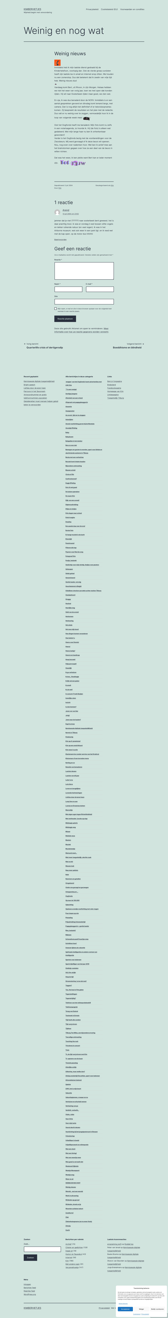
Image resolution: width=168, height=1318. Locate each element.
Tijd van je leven (71, 1024)
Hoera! (68, 646)
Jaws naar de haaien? (73, 720)
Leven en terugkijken (73, 788)
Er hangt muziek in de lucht (75, 535)
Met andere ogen (73, 1264)
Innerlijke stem (71, 698)
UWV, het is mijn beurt (73, 1089)
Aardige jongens (71, 394)
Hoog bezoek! (70, 659)
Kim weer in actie (72, 750)
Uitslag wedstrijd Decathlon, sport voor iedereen (83, 1076)
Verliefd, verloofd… (72, 1110)
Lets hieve (69, 784)
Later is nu (69, 780)
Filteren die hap (71, 548)
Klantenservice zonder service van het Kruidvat (82, 754)
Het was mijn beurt (72, 629)
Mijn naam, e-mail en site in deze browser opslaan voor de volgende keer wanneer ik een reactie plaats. (85, 310)
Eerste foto (69, 530)
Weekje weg (70, 1175)
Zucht (68, 1230)
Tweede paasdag (72, 1063)
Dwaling (68, 522)
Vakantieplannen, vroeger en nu (77, 1097)
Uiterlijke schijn (71, 1067)
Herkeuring (70, 621)
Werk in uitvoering (72, 1196)
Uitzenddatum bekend (74, 1080)
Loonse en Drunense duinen (75, 806)
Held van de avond (72, 612)
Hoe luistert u (70, 638)
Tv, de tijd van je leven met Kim (76, 1054)
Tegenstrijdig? (71, 998)
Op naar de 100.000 (72, 900)
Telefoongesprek (72, 1007)
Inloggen (27, 1284)
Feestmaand (70, 543)
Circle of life (70, 474)
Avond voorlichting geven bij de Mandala (80, 424)
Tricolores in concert (73, 1046)
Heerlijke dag (70, 608)
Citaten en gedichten (74, 1247)
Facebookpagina (114, 388)
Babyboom (69, 437)
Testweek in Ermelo (72, 1015)
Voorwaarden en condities (132, 9)
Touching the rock (72, 1041)
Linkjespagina (113, 395)
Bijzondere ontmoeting (74, 466)
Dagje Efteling (71, 483)
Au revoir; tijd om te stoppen (75, 415)
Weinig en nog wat (73, 1183)
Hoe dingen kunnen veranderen (77, 634)
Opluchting (69, 905)
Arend (66, 210)
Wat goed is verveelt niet (74, 1162)
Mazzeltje (69, 810)
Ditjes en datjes (71, 509)
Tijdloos (68, 1028)
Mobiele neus (70, 836)
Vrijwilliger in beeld (72, 1140)
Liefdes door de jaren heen (35, 388)
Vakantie (69, 1093)
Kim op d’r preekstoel (73, 741)
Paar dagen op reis (72, 913)
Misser (68, 831)
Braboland (111, 385)
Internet (69, 1257)
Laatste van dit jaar (72, 776)
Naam (57, 284)
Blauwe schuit (70, 470)
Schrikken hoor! (71, 943)
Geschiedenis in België (73, 586)
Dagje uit (69, 1251)
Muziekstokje (70, 849)
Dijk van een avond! (72, 500)
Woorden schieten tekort (74, 1209)
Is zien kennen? (71, 707)
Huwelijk (69, 668)
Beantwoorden (60, 240)
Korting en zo (70, 763)
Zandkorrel (69, 1213)
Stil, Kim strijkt (71, 972)
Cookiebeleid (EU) (109, 9)
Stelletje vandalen (72, 968)
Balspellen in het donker (74, 441)
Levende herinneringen (74, 793)
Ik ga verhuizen (71, 672)
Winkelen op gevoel (72, 1200)
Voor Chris (69, 1119)
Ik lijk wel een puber (72, 681)
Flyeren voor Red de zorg (74, 552)
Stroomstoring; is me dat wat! (76, 981)
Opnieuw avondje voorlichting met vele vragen (82, 909)
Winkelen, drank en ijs (73, 1204)
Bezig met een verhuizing (75, 457)
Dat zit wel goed (71, 487)
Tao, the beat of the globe (75, 990)
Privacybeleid (145, 1314)
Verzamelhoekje (72, 1267)
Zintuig (68, 1226)
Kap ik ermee (70, 724)
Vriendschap (70, 1136)
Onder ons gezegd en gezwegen (77, 887)
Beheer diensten (123, 1303)
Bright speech (29, 385)
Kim (60, 188)
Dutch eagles (70, 517)
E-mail (89, 284)
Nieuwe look (70, 866)
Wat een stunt (70, 1149)
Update (68, 1084)
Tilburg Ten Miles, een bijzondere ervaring (80, 1033)
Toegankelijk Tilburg (115, 398)
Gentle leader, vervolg (73, 582)
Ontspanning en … (72, 892)
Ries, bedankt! (71, 930)
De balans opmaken (72, 492)
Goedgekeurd (70, 595)
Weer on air (70, 1179)
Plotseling (69, 918)
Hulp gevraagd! (71, 664)
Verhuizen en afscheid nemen (76, 1102)
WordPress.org (30, 1294)
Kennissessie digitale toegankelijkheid (39, 381)
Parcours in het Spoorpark (34, 391)
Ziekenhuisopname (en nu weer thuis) (79, 1221)
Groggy (68, 599)
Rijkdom (68, 935)
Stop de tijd (70, 977)
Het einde (69, 625)
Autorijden (69, 419)
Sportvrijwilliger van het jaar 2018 (77, 964)
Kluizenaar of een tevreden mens (77, 758)
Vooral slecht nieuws (73, 1127)
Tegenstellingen (71, 994)
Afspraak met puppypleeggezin (77, 402)
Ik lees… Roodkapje (72, 677)
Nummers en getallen (73, 879)
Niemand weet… (71, 853)
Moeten (68, 840)
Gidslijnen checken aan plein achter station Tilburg (83, 591)
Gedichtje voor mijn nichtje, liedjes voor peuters (82, 565)
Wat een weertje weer (73, 1157)
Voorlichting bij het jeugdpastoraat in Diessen (82, 1132)
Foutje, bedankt (71, 560)
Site (56, 296)
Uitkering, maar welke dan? (75, 1071)
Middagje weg (71, 827)
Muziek (68, 844)
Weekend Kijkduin (72, 1166)
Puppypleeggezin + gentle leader (77, 926)
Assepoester (70, 411)
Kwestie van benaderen (74, 767)
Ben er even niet (71, 445)
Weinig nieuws (71, 1187)
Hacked (68, 603)
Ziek (67, 1217)
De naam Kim (70, 496)
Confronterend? (71, 479)
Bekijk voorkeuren (157, 1309)
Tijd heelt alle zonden (73, 1020)
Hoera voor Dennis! (72, 642)
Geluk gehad (70, 573)
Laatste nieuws (71, 771)
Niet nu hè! (69, 862)
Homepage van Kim (115, 391)
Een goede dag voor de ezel (75, 526)
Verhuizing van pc (72, 1106)
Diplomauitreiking (72, 505)
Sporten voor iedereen (73, 960)
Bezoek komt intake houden (75, 461)
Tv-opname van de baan (74, 1059)
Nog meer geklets (72, 870)
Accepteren (125, 1309)
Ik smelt (68, 685)
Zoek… (26, 1244)
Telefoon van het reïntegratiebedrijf (78, 1003)
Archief (68, 1244)
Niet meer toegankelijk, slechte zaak (78, 857)
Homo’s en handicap (73, 655)
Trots (67, 1050)
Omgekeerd (70, 883)
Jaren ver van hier (72, 711)
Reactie (58, 260)
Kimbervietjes (32, 9)
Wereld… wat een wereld (74, 1191)
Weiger (141, 1309)
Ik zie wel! (69, 689)
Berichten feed (30, 1288)
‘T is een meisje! (71, 389)
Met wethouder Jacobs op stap (76, 819)
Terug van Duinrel (72, 1011)
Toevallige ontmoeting (73, 1037)
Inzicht (68, 702)
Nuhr (67, 874)
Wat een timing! (71, 1153)
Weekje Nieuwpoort (72, 1170)
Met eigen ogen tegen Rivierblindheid (79, 814)
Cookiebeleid (136, 1314)
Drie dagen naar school (74, 513)
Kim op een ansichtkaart (74, 745)
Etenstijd (69, 539)
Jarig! (68, 715)
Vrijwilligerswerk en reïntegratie (77, 1145)
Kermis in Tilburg (71, 733)
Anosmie (69, 406)
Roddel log (129, 1244)
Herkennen (69, 616)
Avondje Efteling (71, 428)
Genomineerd (70, 578)
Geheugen (69, 569)
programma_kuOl (114, 1244)
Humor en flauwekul (74, 1254)
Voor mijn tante (71, 1123)
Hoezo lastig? (70, 651)
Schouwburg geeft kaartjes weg (77, 939)
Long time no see (71, 801)
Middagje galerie (72, 823)
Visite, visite (70, 1114)
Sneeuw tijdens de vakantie (75, 948)
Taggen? (69, 985)
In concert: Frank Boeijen (74, 694)
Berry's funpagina (114, 381)
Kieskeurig (69, 737)
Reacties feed (29, 1291)
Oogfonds (69, 896)
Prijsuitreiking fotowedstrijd (75, 922)
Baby (67, 432)
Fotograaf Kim (71, 556)
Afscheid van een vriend (74, 398)
